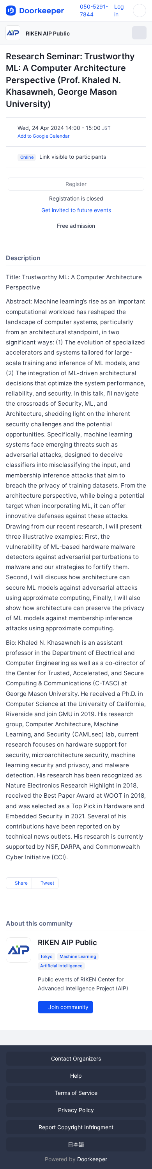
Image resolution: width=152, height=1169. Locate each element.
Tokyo (46, 956)
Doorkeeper (92, 1159)
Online (27, 157)
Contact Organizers (76, 1058)
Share (21, 883)
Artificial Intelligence (61, 966)
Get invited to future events (76, 210)
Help (76, 1075)
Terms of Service (76, 1092)
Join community (67, 1007)
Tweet (46, 883)
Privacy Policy (76, 1110)
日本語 (76, 1144)
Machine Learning (78, 956)
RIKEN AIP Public (48, 33)
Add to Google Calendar (43, 136)
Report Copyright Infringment (76, 1127)
